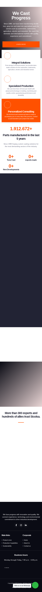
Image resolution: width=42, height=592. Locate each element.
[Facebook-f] (16, 525)
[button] (38, 3)
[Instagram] (21, 525)
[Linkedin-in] (26, 525)
